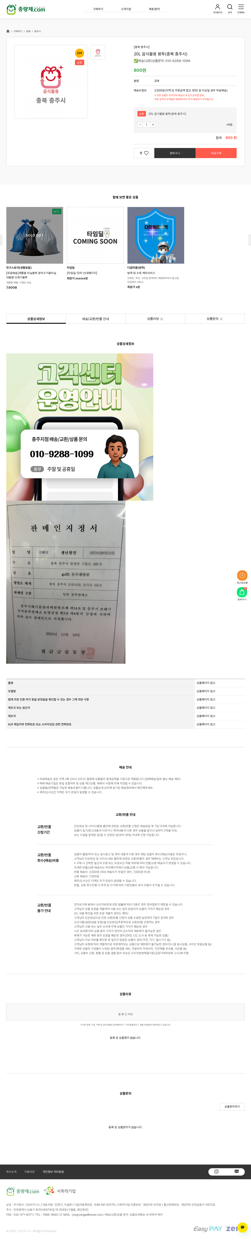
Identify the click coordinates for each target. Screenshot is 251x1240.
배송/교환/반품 (95, 319)
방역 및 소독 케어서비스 (141, 273)
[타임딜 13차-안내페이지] (82, 273)
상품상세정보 (36, 319)
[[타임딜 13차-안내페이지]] (95, 235)
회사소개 (11, 1172)
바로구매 (216, 153)
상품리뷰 (155, 319)
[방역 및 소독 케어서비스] (156, 235)
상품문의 (214, 319)
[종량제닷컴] (25, 9)
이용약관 (29, 1172)
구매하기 (17, 31)
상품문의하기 (235, 1106)
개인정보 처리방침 (53, 1172)
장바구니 (175, 153)
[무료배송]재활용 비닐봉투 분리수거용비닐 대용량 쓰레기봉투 (31, 275)
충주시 (37, 31)
